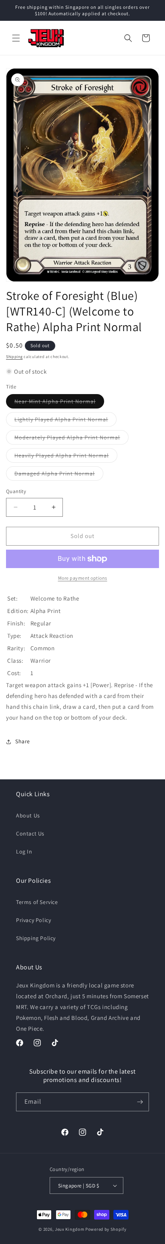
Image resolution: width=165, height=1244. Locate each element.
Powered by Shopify (106, 1229)
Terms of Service (37, 902)
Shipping (14, 356)
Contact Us (30, 833)
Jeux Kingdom (69, 1229)
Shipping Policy (36, 938)
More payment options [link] (82, 578)
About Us (28, 815)
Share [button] (22, 741)
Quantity (16, 491)
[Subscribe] (140, 1101)
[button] (16, 38)
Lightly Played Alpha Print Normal (65, 421)
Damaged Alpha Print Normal (58, 475)
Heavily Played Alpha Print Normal (65, 457)
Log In (24, 851)
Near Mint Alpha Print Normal (59, 403)
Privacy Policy (33, 920)
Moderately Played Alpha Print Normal (71, 439)
